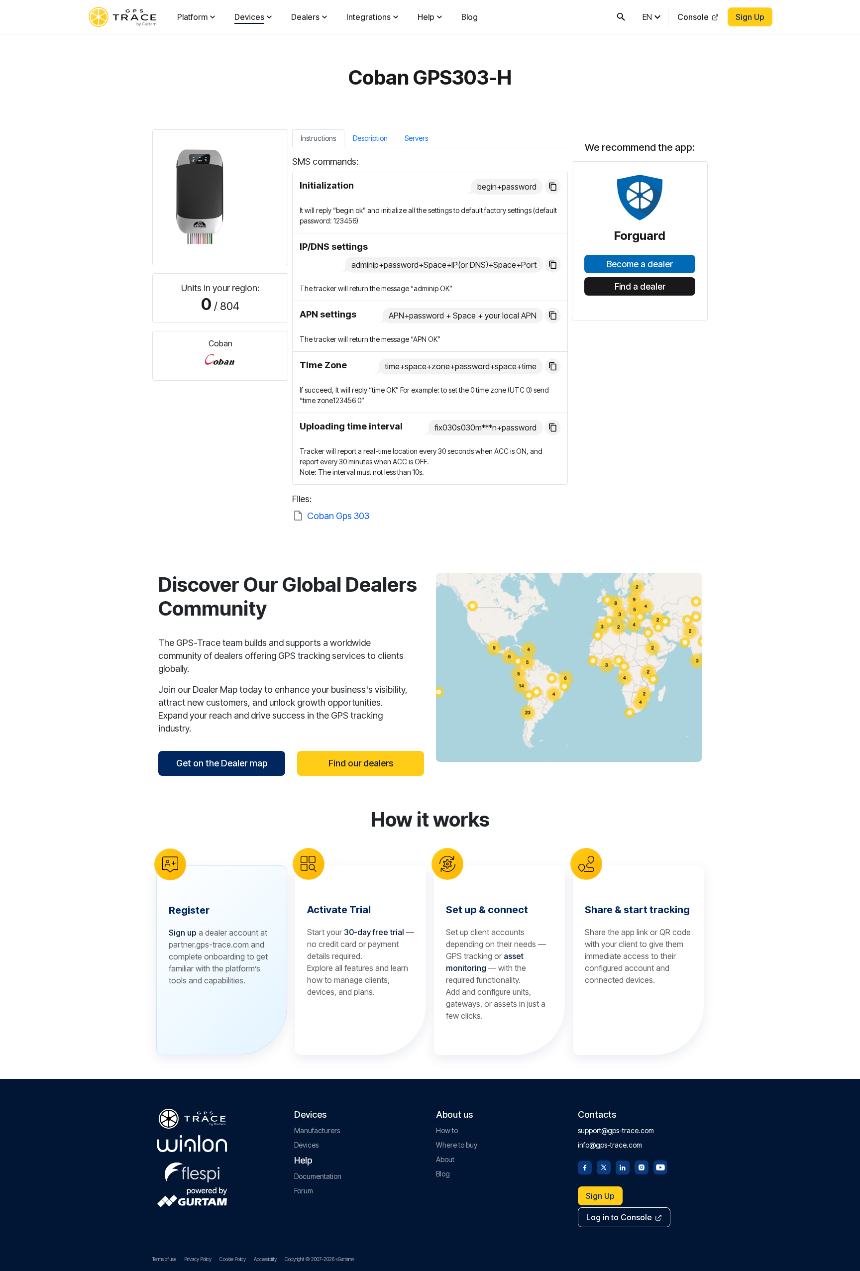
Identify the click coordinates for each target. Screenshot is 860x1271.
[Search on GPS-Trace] (621, 16)
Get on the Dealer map (221, 763)
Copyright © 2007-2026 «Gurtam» (319, 1259)
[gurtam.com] (192, 1144)
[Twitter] (604, 1166)
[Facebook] (585, 1166)
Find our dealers (360, 763)
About (445, 1159)
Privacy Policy (198, 1259)
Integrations (368, 17)
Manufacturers (317, 1130)
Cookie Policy (232, 1259)
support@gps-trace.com (616, 1130)
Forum (303, 1190)
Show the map (569, 667)
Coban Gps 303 (338, 516)
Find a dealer (640, 287)
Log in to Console (619, 1217)
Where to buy (456, 1145)
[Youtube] (660, 1166)
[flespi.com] (192, 1170)
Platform (192, 17)
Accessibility (265, 1259)
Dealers (305, 17)
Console (693, 17)
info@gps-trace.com (610, 1145)
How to (447, 1130)
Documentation (317, 1176)
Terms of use (164, 1259)
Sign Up (750, 17)
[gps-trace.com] (122, 17)
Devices (249, 17)
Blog (469, 17)
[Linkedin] (623, 1166)
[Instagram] (641, 1166)
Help (426, 17)
